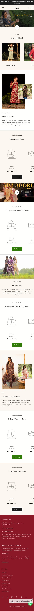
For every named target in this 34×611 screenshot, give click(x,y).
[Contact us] (30, 603)
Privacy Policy (5, 586)
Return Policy (5, 591)
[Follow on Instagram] (12, 597)
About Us (4, 572)
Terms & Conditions (7, 588)
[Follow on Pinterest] (17, 597)
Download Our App (7, 577)
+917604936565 (6, 524)
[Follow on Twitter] (7, 597)
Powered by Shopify (20, 606)
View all (17, 177)
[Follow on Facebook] (3, 597)
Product (12, 166)
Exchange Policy (6, 580)
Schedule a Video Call (7, 575)
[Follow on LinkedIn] (26, 597)
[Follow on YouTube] (21, 597)
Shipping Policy (6, 583)
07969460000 (9, 528)
